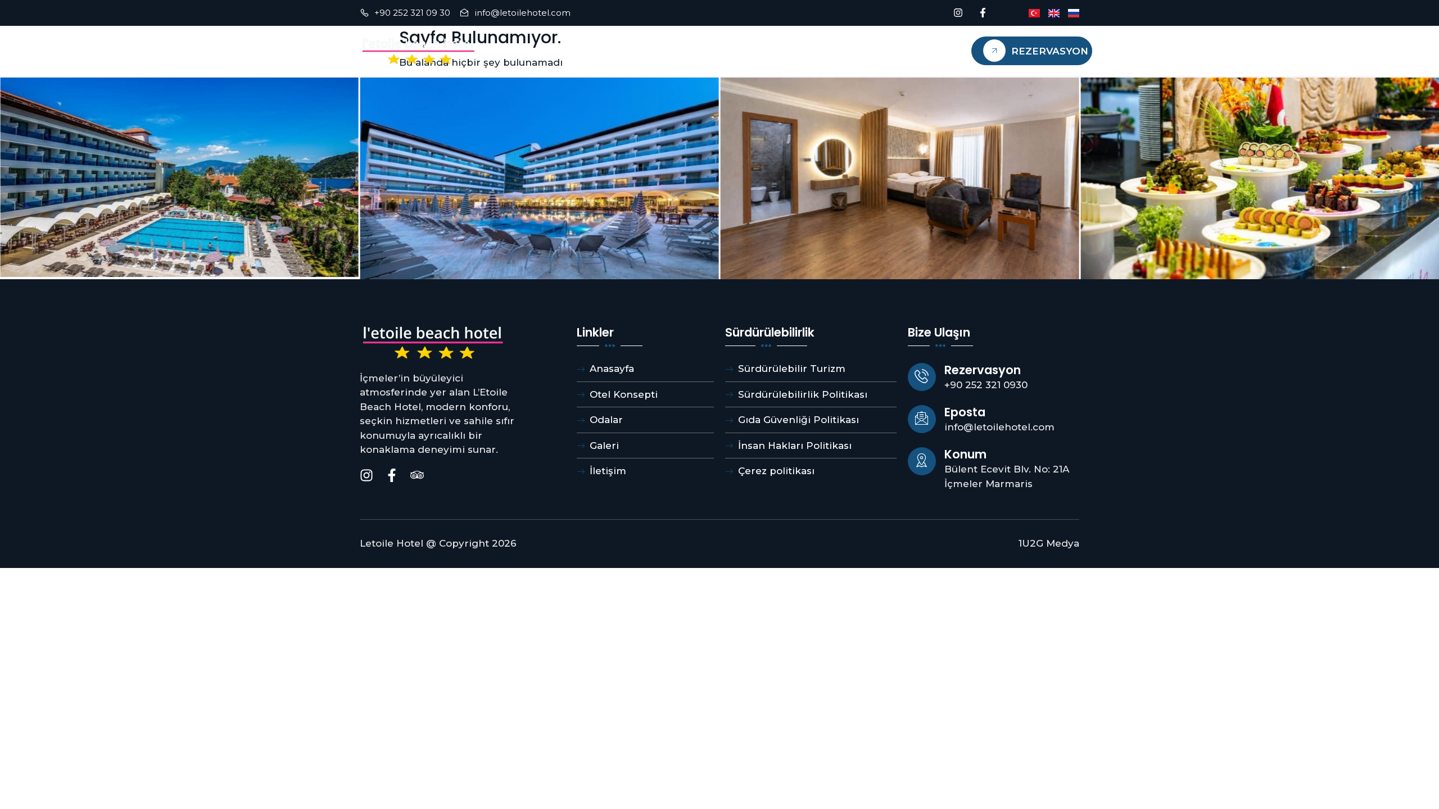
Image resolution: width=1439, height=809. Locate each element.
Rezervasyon (1049, 51)
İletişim (929, 50)
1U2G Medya (1049, 543)
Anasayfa (522, 50)
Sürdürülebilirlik (837, 50)
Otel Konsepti (670, 50)
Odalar (589, 50)
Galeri (748, 50)
